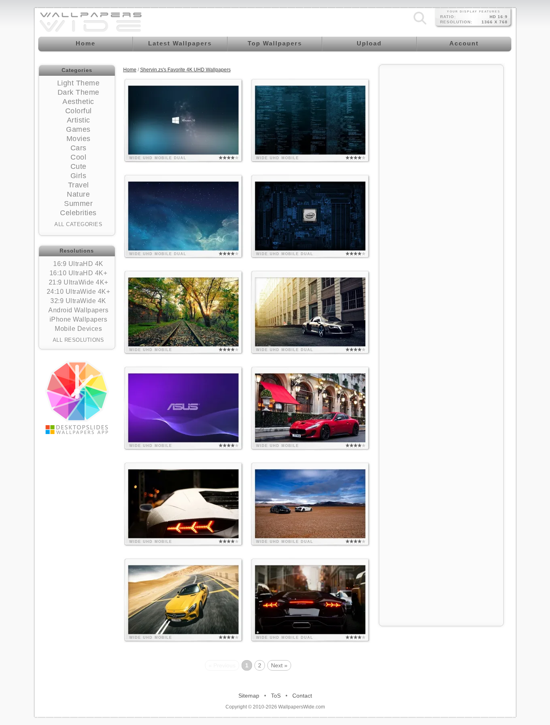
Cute (78, 166)
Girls (78, 176)
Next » (279, 665)
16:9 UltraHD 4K (78, 263)
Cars (78, 148)
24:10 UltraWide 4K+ (78, 291)
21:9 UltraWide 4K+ (78, 282)
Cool (78, 157)
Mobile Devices (78, 328)
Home (129, 70)
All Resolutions (78, 340)
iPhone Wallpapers (79, 319)
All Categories (78, 224)
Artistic (78, 120)
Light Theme (78, 83)
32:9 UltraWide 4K (78, 300)
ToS (276, 695)
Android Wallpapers (78, 310)
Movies (78, 139)
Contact (302, 695)
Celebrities (78, 213)
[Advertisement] (441, 190)
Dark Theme (78, 92)
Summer (78, 203)
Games (78, 129)
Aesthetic (78, 102)
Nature (78, 194)
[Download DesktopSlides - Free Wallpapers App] (77, 397)
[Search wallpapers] (420, 24)
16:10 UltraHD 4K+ (79, 273)
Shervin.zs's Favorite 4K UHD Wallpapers (185, 70)
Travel (78, 185)
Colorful (78, 111)
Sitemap (248, 695)
